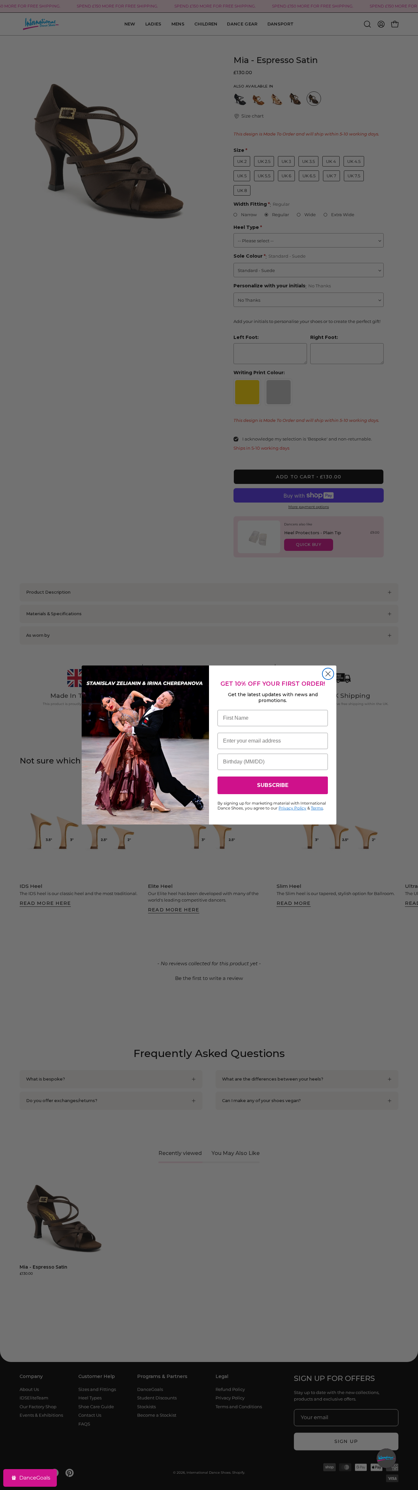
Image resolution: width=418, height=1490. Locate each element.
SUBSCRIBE (272, 785)
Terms (317, 808)
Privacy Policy (292, 808)
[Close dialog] (328, 674)
